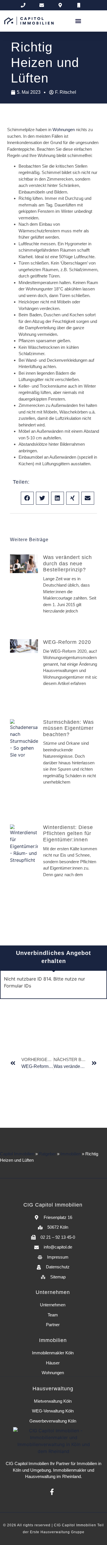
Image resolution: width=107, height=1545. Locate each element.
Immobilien (70, 1153)
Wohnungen (64, 129)
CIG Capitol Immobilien (27, 1463)
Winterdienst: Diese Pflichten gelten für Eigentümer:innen (68, 833)
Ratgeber (47, 1153)
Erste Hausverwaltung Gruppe (57, 1532)
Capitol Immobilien (17, 1153)
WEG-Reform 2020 (67, 642)
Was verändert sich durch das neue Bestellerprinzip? (67, 563)
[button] (78, 21)
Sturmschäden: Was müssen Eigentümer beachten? (68, 728)
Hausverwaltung (40, 1476)
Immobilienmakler (69, 1470)
